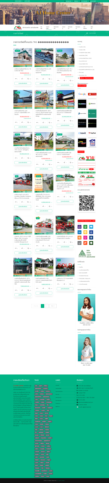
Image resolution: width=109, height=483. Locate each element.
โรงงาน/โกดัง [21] (83, 61)
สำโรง (36, 429)
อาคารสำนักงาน (44, 470)
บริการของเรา (70, 27)
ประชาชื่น (36, 391)
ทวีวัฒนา (45, 385)
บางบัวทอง (37, 410)
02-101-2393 (27, 1)
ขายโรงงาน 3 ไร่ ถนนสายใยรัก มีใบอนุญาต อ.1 (65, 279)
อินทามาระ (43, 451)
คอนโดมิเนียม (42, 405)
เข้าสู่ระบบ (76, 1)
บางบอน (41, 413)
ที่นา (36, 432)
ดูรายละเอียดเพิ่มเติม (23, 83)
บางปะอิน (43, 410)
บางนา (41, 427)
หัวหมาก (42, 476)
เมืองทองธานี (37, 407)
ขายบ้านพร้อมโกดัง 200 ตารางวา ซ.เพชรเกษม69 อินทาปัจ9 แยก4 (44, 280)
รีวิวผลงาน (58, 403)
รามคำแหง (37, 476)
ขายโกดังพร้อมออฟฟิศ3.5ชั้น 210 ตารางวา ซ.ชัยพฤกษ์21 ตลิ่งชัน (64, 112)
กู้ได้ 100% (37, 446)
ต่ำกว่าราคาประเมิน (38, 440)
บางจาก (36, 427)
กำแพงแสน (48, 468)
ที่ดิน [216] (81, 72)
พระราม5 (36, 435)
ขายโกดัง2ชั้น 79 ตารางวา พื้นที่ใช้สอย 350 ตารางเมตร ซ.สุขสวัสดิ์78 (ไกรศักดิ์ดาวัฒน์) (43, 197)
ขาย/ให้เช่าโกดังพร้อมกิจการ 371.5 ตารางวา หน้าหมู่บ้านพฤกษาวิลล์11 (22, 150)
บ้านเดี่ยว (48, 399)
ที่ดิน (48, 405)
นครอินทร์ (37, 438)
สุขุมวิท (40, 385)
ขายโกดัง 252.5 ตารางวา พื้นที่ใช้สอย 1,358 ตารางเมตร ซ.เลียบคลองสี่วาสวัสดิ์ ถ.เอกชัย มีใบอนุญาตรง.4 (23, 239)
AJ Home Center (82, 405)
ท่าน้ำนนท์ (42, 435)
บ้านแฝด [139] (82, 50)
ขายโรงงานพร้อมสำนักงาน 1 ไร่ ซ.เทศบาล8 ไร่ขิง (23, 70)
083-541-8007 (18, 1)
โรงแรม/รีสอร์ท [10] (83, 64)
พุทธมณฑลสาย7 (38, 388)
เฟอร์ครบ (42, 443)
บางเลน (47, 476)
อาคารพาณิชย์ (48, 402)
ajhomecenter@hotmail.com (85, 402)
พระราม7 (47, 435)
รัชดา (46, 416)
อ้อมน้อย (41, 424)
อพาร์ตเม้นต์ (41, 432)
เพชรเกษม (41, 429)
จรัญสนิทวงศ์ (37, 421)
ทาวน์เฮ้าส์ (37, 402)
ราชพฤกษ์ (47, 432)
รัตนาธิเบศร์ (49, 449)
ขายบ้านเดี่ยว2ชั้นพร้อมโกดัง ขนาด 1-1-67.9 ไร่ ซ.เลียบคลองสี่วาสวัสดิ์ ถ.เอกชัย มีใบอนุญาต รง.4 (65, 186)
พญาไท (36, 465)
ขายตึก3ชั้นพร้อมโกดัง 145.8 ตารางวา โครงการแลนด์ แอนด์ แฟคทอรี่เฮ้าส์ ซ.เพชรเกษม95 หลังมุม (44, 113)
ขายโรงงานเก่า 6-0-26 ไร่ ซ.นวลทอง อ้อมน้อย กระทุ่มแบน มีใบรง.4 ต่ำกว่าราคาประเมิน (23, 196)
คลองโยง (37, 454)
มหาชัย (36, 394)
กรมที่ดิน (81, 267)
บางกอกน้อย (42, 399)
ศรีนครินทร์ (47, 427)
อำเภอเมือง (37, 468)
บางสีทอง (48, 446)
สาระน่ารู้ (63, 27)
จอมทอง (41, 416)
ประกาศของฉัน (84, 1)
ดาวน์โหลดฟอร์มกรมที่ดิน (84, 281)
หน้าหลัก (41, 27)
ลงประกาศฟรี (93, 1)
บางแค (36, 399)
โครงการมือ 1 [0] (82, 75)
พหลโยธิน (44, 421)
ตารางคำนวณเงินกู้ (83, 284)
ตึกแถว (36, 405)
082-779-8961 (86, 365)
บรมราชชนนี (42, 457)
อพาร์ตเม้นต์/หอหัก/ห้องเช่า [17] (86, 67)
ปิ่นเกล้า (50, 416)
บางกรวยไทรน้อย (38, 473)
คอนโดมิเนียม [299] (83, 55)
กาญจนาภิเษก (43, 438)
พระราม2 (46, 413)
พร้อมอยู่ (47, 443)
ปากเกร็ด (43, 407)
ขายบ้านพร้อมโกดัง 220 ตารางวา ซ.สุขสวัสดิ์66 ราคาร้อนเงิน (22, 112)
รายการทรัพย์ (47, 27)
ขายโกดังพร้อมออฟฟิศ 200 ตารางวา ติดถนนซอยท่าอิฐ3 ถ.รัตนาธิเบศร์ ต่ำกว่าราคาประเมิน (43, 239)
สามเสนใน (47, 462)
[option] (22, 57)
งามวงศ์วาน (45, 388)
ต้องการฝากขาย (56, 27)
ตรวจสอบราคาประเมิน (83, 276)
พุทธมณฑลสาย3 (46, 396)
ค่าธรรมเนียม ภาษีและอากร (84, 278)
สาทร (36, 385)
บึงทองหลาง (43, 460)
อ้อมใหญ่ (47, 424)
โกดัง (42, 468)
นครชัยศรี (47, 465)
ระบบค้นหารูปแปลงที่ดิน (84, 270)
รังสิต (48, 410)
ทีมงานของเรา (78, 27)
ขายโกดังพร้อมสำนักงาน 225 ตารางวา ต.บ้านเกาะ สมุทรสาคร (43, 71)
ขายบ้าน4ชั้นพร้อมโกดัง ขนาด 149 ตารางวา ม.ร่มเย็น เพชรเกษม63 (43, 154)
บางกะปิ (50, 470)
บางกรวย (42, 446)
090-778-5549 (90, 397)
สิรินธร (36, 418)
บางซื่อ (47, 454)
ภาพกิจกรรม (85, 27)
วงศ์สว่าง (42, 462)
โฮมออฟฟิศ (37, 470)
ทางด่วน (41, 418)
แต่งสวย (36, 443)
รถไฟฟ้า (46, 418)
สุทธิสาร (48, 451)
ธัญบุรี (36, 413)
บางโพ (36, 457)
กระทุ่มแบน (42, 394)
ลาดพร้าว (50, 438)
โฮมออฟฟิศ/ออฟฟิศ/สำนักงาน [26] (86, 69)
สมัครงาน (92, 27)
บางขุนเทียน (42, 449)
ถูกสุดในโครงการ (47, 440)
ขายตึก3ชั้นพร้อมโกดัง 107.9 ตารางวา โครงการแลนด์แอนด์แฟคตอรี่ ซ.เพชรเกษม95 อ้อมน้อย (22, 281)
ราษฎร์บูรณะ (50, 407)
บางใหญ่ (42, 391)
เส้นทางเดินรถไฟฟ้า (83, 273)
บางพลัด (45, 473)
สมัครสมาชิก (68, 1)
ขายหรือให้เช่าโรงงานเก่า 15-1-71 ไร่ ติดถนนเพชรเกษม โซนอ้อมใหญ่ (65, 71)
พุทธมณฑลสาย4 (38, 396)
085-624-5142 (86, 325)
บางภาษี (42, 454)
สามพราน (49, 421)
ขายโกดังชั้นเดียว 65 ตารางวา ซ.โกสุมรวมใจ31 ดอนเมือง (65, 237)
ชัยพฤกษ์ (36, 460)
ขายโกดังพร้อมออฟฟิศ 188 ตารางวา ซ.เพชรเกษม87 (64, 154)
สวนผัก (47, 457)
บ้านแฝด (41, 465)
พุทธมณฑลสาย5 (49, 394)
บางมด (36, 416)
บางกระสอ (37, 451)
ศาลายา (36, 424)
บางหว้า (36, 462)
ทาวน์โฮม (42, 402)
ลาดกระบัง (48, 391)
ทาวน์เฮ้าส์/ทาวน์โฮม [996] (84, 52)
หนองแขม (47, 429)
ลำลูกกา (48, 460)
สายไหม (36, 449)
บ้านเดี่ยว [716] (82, 47)
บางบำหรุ (50, 473)
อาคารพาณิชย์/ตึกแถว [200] (85, 58)
